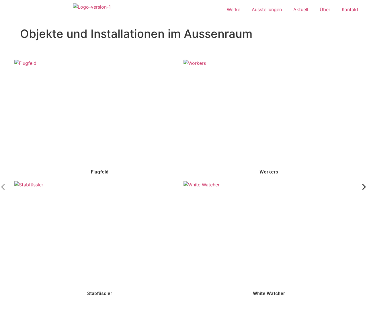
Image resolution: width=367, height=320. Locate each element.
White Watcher (269, 293)
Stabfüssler (99, 293)
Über (325, 9)
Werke (233, 9)
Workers (268, 172)
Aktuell (300, 9)
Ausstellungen (267, 9)
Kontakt (350, 9)
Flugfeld (99, 172)
